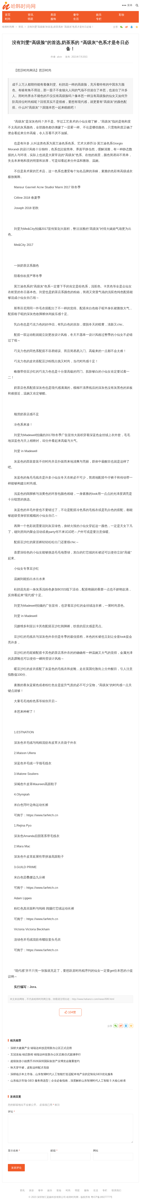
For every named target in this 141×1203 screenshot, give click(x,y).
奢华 (76, 14)
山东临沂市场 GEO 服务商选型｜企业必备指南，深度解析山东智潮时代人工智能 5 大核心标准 (68, 1080)
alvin (60, 56)
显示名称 (14, 1150)
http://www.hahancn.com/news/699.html (93, 999)
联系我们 (116, 1190)
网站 (95, 1150)
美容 (53, 14)
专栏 (99, 18)
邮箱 (53, 1150)
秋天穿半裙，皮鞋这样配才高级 (29, 1067)
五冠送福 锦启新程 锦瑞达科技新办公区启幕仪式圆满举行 (45, 1054)
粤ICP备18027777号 (101, 1197)
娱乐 (99, 14)
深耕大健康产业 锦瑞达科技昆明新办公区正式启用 (41, 1048)
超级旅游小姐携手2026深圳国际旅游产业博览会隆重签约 (45, 1061)
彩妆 (121, 14)
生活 (76, 18)
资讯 (30, 14)
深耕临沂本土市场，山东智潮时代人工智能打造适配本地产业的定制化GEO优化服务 (61, 1074)
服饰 (53, 18)
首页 (7, 14)
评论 (11, 1111)
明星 (30, 18)
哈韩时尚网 (8, 26)
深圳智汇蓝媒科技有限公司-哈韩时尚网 (57, 1197)
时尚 (7, 18)
